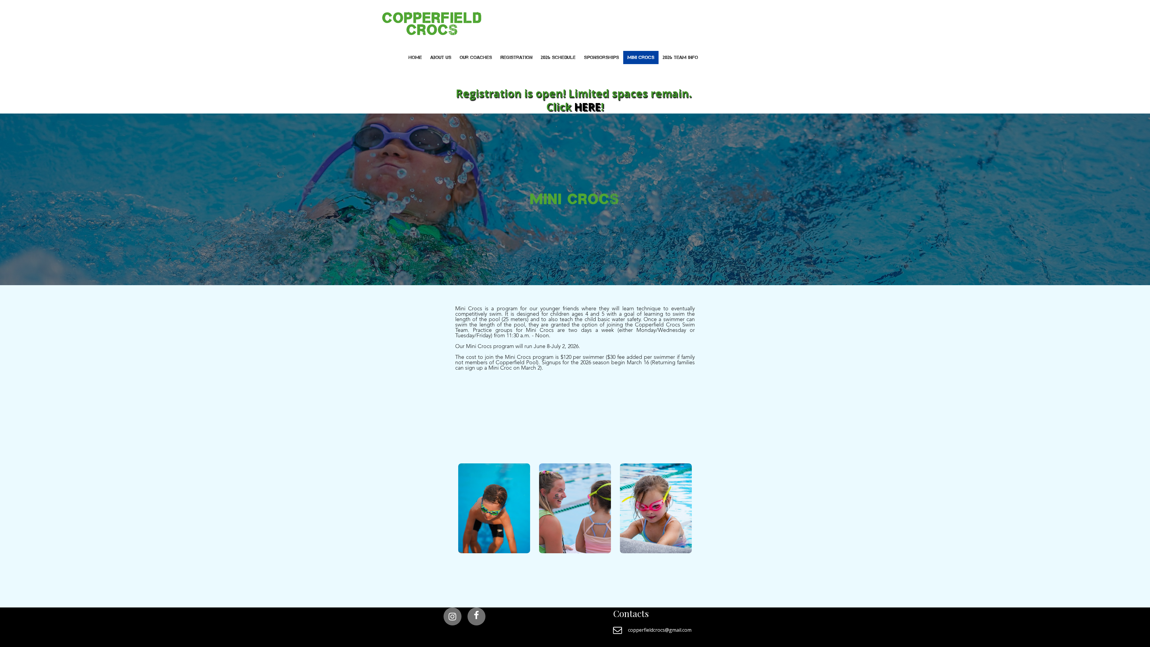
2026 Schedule (558, 57)
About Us (440, 57)
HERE (587, 107)
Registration (516, 57)
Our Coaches (476, 57)
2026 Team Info (680, 57)
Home (415, 57)
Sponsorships (601, 57)
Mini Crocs (640, 57)
